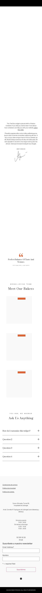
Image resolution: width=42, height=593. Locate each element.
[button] (38, 3)
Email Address (8, 547)
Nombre (5, 555)
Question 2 (7, 439)
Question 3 (7, 448)
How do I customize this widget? (16, 431)
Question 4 (7, 456)
